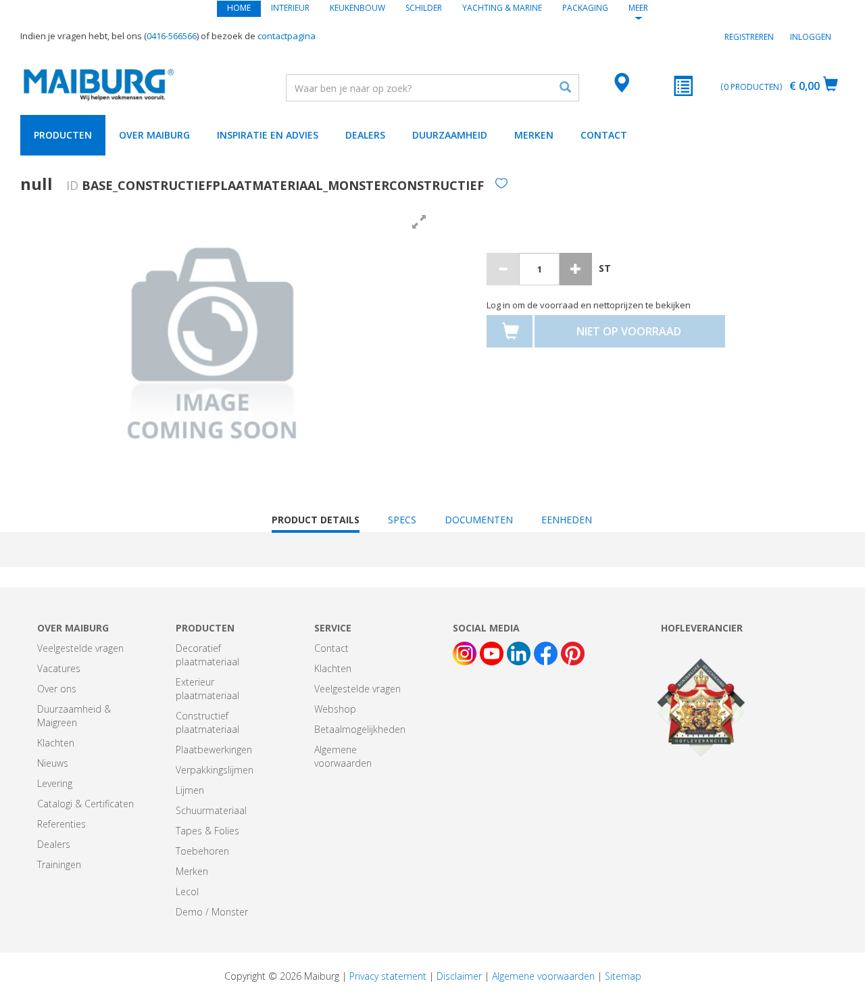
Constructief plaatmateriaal (207, 722)
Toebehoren (202, 850)
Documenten (479, 519)
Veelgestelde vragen (80, 648)
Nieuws (52, 763)
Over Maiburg (154, 134)
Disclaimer (459, 976)
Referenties (61, 823)
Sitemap (623, 976)
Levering (54, 783)
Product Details (316, 523)
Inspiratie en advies (267, 134)
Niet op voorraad (628, 331)
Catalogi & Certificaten (85, 803)
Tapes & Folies (207, 830)
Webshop (335, 709)
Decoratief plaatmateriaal (207, 655)
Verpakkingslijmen (214, 769)
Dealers (365, 134)
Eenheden (566, 519)
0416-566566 (172, 36)
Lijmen (190, 790)
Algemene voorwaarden (343, 756)
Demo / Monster (212, 911)
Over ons (56, 688)
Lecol (187, 891)
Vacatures (58, 668)
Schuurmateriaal (211, 810)
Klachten (55, 742)
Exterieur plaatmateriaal (207, 688)
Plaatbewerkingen (214, 749)
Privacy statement (387, 976)
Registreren (749, 37)
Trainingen (59, 864)
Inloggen (810, 37)
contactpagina (286, 36)
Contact (603, 134)
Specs (402, 519)
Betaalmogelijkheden (359, 729)
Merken (533, 134)
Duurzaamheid (449, 134)
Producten (63, 134)
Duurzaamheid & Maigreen (74, 716)
